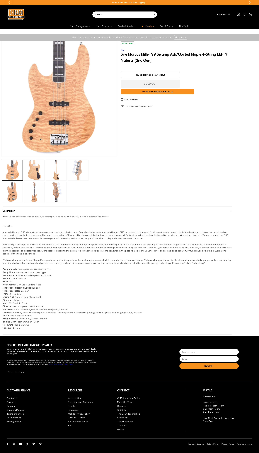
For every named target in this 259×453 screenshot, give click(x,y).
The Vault (122, 425)
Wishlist (121, 429)
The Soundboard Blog (128, 413)
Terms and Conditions (55, 364)
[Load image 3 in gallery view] (34, 170)
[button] (117, 211)
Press (71, 425)
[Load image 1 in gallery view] (12, 170)
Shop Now (181, 37)
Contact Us (12, 398)
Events (71, 406)
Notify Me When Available (157, 91)
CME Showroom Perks (128, 398)
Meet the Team (125, 402)
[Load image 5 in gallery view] (56, 170)
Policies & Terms (76, 417)
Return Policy (213, 444)
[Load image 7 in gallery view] (78, 170)
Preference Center (78, 421)
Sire (123, 50)
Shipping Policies (15, 410)
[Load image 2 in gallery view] (12, 192)
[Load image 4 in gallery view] (34, 192)
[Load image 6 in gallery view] (56, 192)
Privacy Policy (68, 364)
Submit (209, 366)
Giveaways (122, 417)
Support (11, 402)
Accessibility (74, 398)
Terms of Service (15, 413)
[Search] (154, 14)
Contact (221, 14)
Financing (73, 410)
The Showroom (125, 421)
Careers (121, 406)
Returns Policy (14, 417)
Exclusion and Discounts (80, 402)
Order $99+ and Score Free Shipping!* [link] (129, 2)
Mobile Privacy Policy (79, 413)
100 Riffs (121, 410)
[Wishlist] (244, 14)
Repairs (11, 406)
